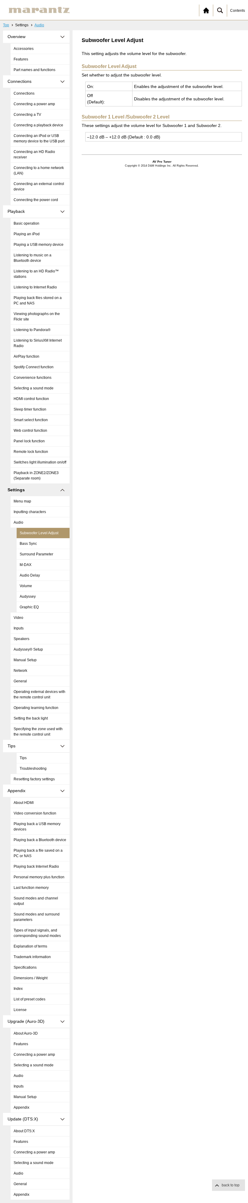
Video (18, 618)
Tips (23, 758)
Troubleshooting (33, 768)
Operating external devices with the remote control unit (39, 694)
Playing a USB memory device (39, 244)
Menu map (22, 501)
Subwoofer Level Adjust (39, 533)
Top (6, 25)
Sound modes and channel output (36, 901)
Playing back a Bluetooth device (40, 840)
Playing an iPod (27, 234)
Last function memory (31, 888)
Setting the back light (31, 718)
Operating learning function (36, 708)
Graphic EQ (29, 607)
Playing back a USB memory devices (37, 826)
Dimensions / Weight (30, 978)
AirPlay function (26, 356)
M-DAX (25, 565)
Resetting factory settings (34, 779)
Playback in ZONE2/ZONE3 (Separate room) (36, 475)
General (20, 681)
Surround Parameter (36, 554)
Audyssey (28, 596)
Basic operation (26, 223)
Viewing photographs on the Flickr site (37, 316)
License (20, 1010)
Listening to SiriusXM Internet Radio (38, 343)
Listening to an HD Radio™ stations (36, 274)
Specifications (25, 967)
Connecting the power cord (36, 200)
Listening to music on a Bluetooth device (32, 258)
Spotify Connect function (34, 367)
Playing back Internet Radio (36, 866)
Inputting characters (30, 512)
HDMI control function (31, 399)
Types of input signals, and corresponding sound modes (37, 933)
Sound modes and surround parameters (37, 917)
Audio (39, 25)
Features (21, 59)
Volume (26, 586)
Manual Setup (25, 660)
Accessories (24, 49)
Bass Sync (28, 543)
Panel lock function (29, 441)
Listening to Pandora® (32, 330)
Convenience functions (32, 378)
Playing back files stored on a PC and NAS (38, 300)
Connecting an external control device (39, 186)
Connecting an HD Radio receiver (34, 154)
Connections (24, 93)
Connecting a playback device (38, 125)
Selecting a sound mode (34, 388)
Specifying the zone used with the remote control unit (38, 731)
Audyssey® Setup (28, 649)
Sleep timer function (30, 409)
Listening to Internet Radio (35, 287)
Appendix (21, 1107)
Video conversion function (35, 813)
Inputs (19, 628)
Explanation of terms (30, 946)
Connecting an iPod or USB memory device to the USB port (39, 138)
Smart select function (31, 420)
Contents (237, 10)
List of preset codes (29, 999)
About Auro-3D (26, 1033)
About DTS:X (24, 1131)
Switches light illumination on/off (40, 462)
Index (18, 989)
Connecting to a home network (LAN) (39, 170)
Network (20, 670)
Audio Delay (30, 575)
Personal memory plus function (39, 877)
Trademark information (32, 957)
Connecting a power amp (34, 104)
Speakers (21, 639)
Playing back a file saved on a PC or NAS (38, 853)
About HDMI (24, 803)
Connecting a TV (27, 114)
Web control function (30, 430)
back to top (231, 1185)
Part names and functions (34, 70)
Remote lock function (31, 452)
